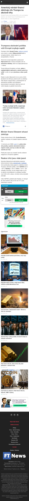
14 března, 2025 (12, 21)
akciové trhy (6, 22)
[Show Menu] (27, 2)
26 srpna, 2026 (4, 259)
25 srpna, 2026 (4, 367)
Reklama (17, 450)
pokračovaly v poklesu (19, 163)
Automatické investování (14, 444)
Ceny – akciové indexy (14, 430)
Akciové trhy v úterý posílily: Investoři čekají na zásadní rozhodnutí (14, 337)
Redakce (12, 450)
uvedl (15, 144)
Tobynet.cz (23, 469)
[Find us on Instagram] (14, 415)
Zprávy (14, 22)
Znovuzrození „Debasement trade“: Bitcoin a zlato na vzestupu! (13, 310)
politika (10, 22)
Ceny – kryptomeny (14, 436)
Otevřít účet (21, 191)
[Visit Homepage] (7, 2)
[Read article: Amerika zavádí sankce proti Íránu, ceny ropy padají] (14, 244)
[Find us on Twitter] (18, 415)
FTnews (5, 21)
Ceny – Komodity (15, 432)
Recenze (9, 191)
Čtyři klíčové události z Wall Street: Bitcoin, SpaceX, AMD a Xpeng (13, 391)
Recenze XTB (14, 440)
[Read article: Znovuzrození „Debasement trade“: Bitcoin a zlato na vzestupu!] (14, 298)
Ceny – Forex (14, 434)
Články (14, 428)
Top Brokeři (14, 438)
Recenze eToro (14, 442)
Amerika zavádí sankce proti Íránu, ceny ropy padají (13, 256)
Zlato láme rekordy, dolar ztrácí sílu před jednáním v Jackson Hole (12, 364)
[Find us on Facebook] (11, 415)
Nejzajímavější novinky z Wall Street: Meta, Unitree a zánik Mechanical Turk (13, 283)
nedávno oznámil (23, 51)
